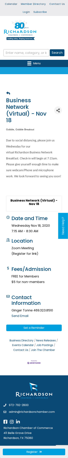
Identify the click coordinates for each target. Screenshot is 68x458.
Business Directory (21, 340)
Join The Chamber (43, 350)
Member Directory (33, 4)
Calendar (11, 4)
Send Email (20, 316)
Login (26, 12)
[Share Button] (58, 110)
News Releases (46, 340)
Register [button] (32, 452)
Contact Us (57, 4)
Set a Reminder (34, 328)
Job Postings (44, 345)
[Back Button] (8, 93)
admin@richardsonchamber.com (32, 412)
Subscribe (40, 12)
